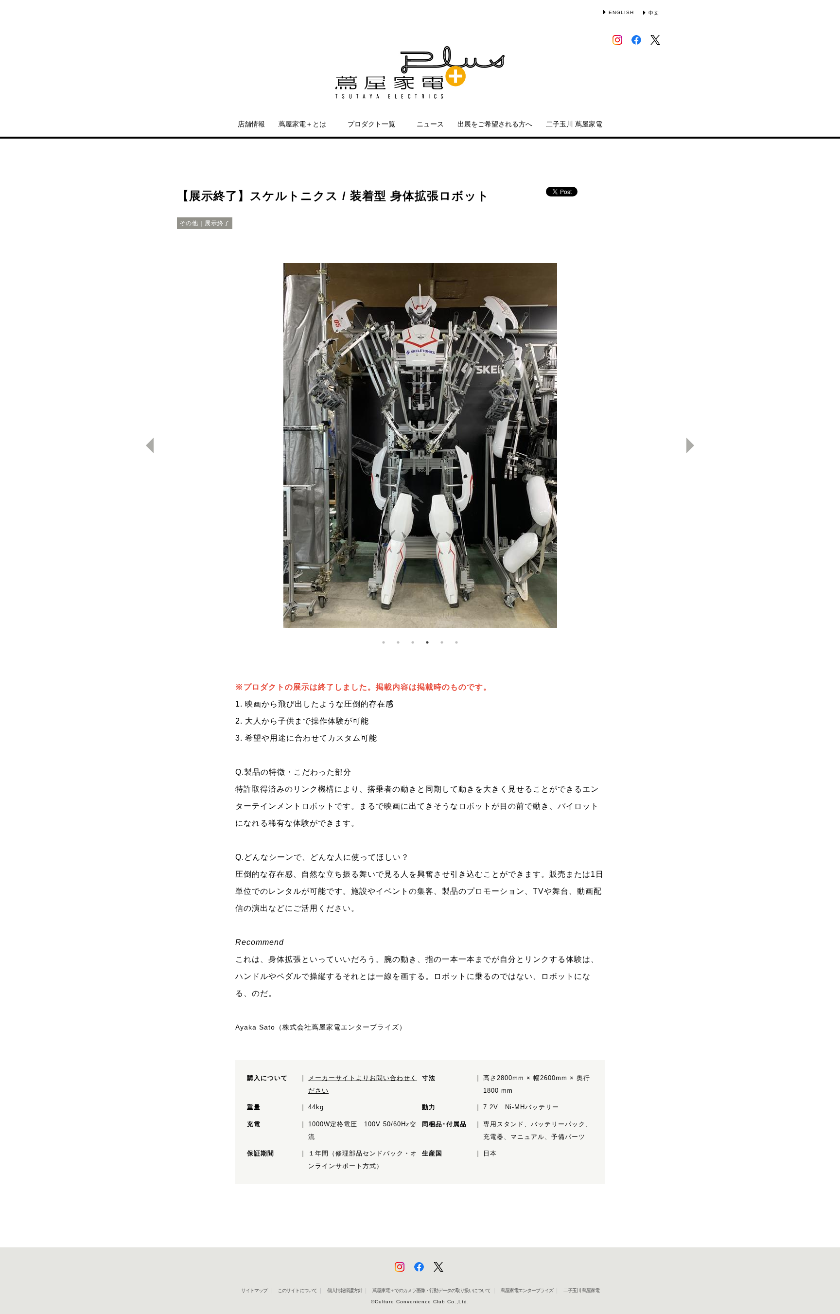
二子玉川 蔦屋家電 (574, 124)
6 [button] (456, 642)
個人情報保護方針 (344, 1290)
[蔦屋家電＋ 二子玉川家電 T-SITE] (420, 77)
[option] (420, 445)
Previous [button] (146, 445)
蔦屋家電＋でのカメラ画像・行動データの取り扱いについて (431, 1290)
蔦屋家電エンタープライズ (527, 1290)
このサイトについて (297, 1290)
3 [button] (413, 642)
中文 (653, 13)
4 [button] (427, 642)
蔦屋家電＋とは (302, 124)
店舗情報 (251, 124)
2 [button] (398, 642)
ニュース (430, 124)
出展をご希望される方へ (494, 124)
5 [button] (442, 642)
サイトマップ (254, 1290)
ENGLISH (621, 12)
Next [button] (694, 445)
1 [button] (383, 642)
